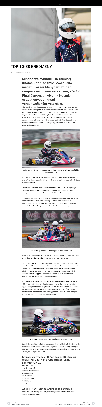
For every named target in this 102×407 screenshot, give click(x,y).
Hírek (12, 73)
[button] (59, 3)
